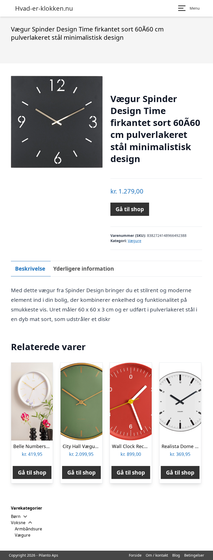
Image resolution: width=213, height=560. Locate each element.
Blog (176, 555)
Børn (16, 516)
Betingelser (194, 555)
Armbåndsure (28, 529)
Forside (135, 555)
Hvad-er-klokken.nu (44, 8)
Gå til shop (130, 209)
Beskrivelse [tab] (30, 268)
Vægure (134, 240)
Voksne (18, 522)
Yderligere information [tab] (83, 268)
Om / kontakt (157, 555)
